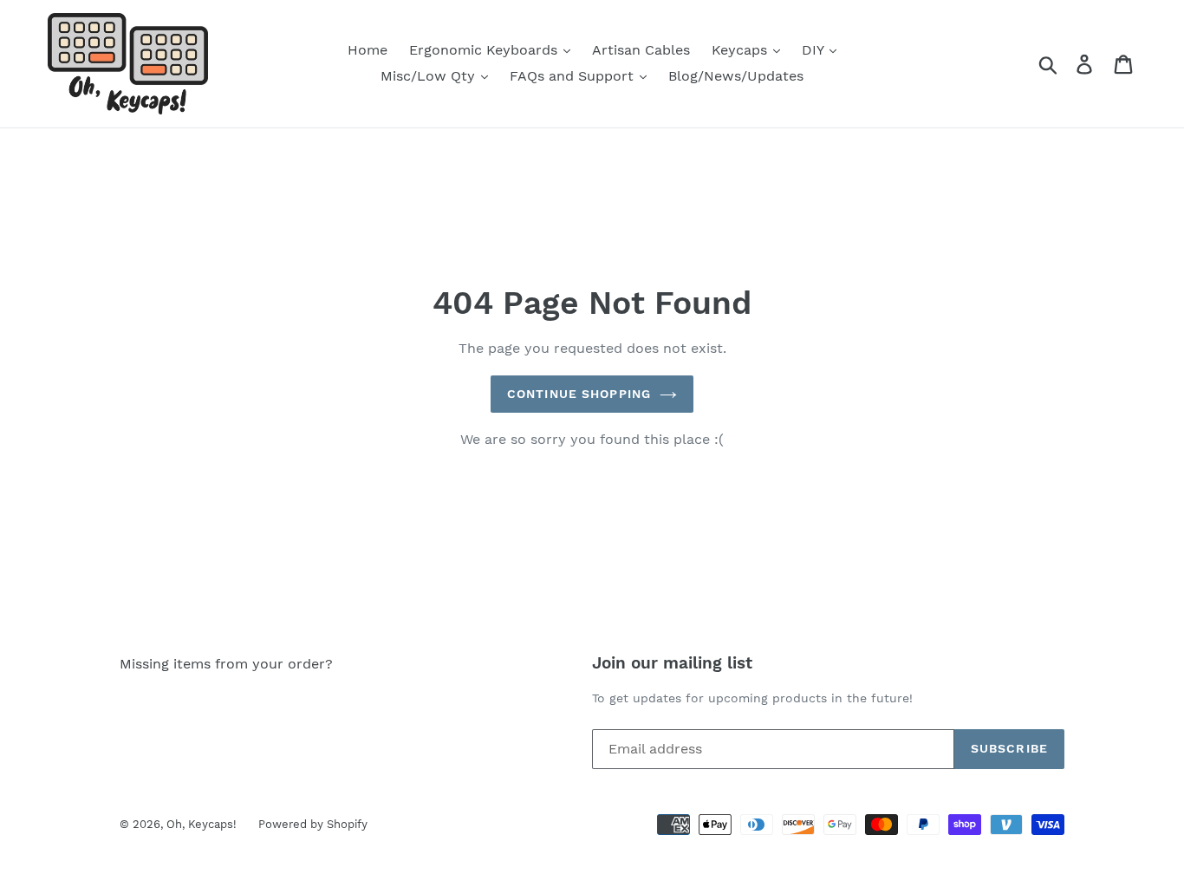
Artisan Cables (641, 50)
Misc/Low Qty (430, 76)
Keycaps (741, 50)
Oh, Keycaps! (201, 824)
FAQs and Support (574, 76)
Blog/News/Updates (735, 76)
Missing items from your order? (226, 663)
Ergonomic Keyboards (485, 50)
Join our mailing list (672, 663)
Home (367, 50)
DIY (815, 50)
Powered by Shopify (313, 824)
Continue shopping (579, 394)
